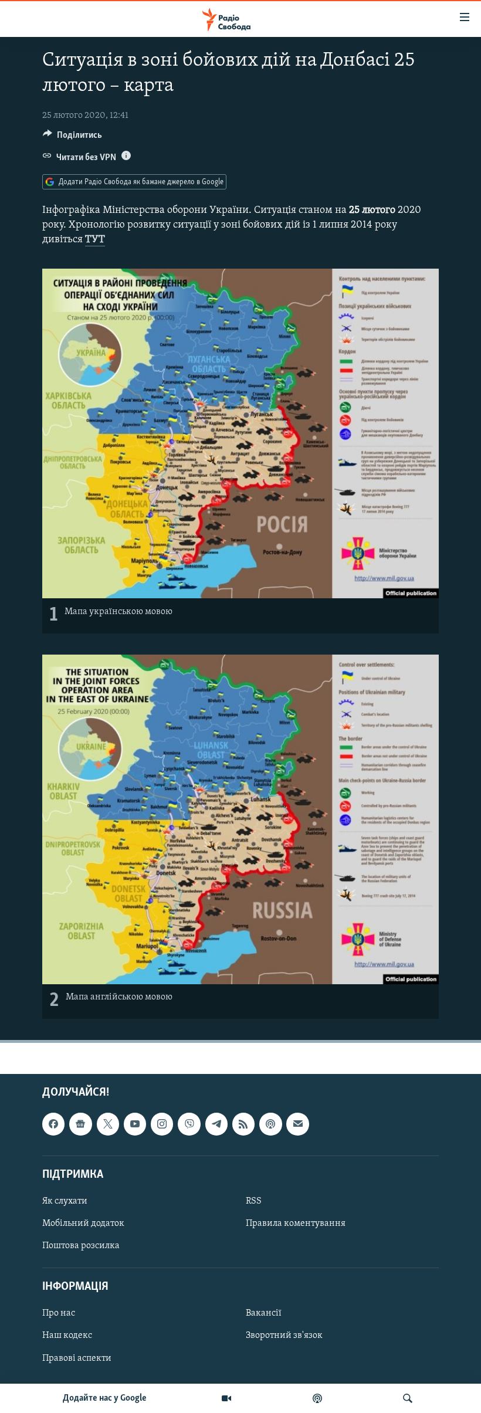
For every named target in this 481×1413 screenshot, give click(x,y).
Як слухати (64, 1201)
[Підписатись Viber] (189, 1124)
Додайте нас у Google (105, 1398)
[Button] (72, 138)
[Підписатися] (297, 1124)
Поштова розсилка (81, 1246)
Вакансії (264, 1314)
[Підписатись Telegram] (216, 1124)
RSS (254, 1201)
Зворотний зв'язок (284, 1336)
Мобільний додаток (83, 1223)
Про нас (58, 1314)
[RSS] (243, 1124)
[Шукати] (407, 1398)
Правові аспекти (76, 1358)
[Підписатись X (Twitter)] (108, 1124)
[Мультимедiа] (226, 1398)
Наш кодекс (67, 1336)
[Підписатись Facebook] (53, 1124)
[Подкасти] (317, 1398)
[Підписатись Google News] (80, 1124)
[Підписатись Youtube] (135, 1124)
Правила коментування (295, 1223)
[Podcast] (270, 1124)
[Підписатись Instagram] (162, 1124)
